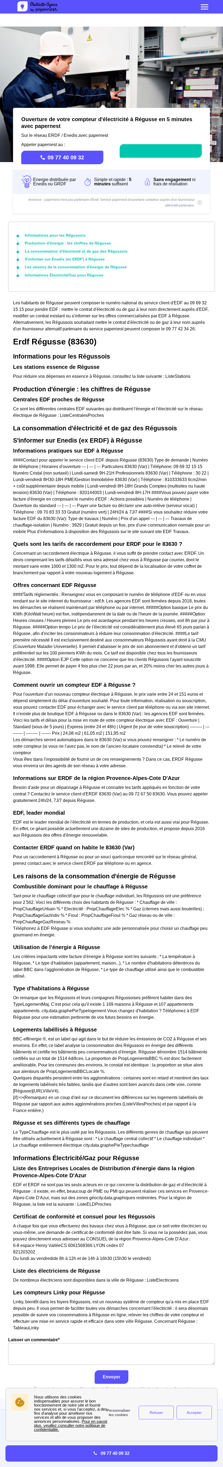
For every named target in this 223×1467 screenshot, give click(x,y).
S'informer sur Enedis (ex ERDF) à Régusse (65, 259)
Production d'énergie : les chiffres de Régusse (68, 243)
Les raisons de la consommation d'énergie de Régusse (76, 267)
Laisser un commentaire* (34, 1339)
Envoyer (111, 1377)
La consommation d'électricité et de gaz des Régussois (76, 251)
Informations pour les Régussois (55, 235)
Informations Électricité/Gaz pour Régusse (64, 275)
